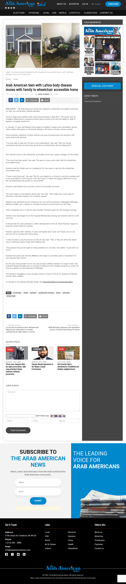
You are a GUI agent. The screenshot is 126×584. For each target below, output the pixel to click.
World (62, 13)
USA (54, 13)
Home (8, 79)
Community (37, 349)
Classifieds (90, 13)
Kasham (33, 293)
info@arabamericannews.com (17, 550)
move (58, 293)
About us (61, 4)
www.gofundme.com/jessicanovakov (58, 282)
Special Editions (102, 85)
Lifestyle (74, 13)
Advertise (74, 4)
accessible (17, 293)
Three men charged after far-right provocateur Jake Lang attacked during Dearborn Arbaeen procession (16, 369)
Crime (70, 540)
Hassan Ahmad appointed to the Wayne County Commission (42, 366)
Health (70, 544)
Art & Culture (50, 544)
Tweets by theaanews (92, 101)
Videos (48, 548)
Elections (19, 13)
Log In (85, 4)
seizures (66, 293)
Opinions (34, 13)
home (26, 293)
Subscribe (113, 4)
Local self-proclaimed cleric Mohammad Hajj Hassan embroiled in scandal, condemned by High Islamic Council (22, 329)
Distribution (100, 540)
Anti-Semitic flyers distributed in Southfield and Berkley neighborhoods (68, 366)
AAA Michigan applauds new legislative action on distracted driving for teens (64, 328)
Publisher (99, 544)
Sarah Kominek (43, 94)
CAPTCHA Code (42, 416)
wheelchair (11, 296)
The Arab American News (59, 575)
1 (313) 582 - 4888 (13, 543)
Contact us (106, 13)
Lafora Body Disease (46, 293)
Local (46, 13)
